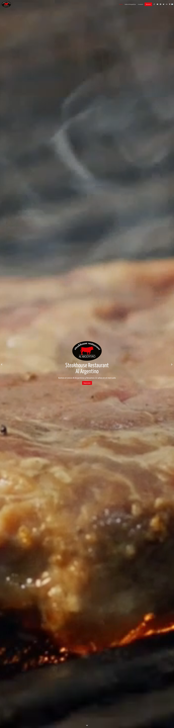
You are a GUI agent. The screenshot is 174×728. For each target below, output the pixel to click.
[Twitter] (163, 4)
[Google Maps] (169, 4)
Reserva (148, 4)
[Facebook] (160, 4)
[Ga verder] (87, 725)
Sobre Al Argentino (130, 4)
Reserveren (87, 383)
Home (121, 4)
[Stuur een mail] (157, 4)
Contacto (140, 4)
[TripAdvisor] (166, 4)
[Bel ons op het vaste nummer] (154, 4)
